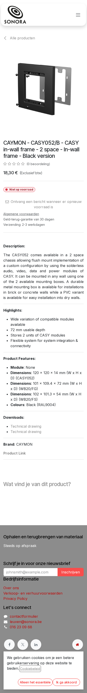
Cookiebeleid (30, 669)
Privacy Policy (15, 598)
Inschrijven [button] (70, 572)
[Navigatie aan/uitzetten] (78, 14)
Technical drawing (25, 426)
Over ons (11, 588)
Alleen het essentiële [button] (35, 682)
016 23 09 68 (21, 627)
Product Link (14, 453)
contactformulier (24, 616)
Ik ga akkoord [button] (66, 682)
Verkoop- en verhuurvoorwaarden (32, 593)
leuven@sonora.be (26, 621)
